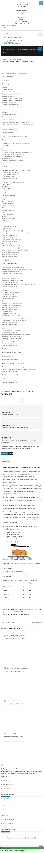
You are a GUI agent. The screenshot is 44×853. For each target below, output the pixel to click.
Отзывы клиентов (8, 802)
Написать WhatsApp (10, 454)
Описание (6, 461)
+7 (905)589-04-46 (8, 819)
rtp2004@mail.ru (11, 43)
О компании (6, 798)
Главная (4, 60)
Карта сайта (6, 788)
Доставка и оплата (8, 784)
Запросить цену (4, 453)
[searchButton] (40, 33)
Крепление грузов (15, 60)
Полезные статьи (8, 810)
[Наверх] (41, 847)
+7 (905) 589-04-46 (13, 41)
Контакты (6, 780)
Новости (5, 806)
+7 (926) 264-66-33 (13, 37)
